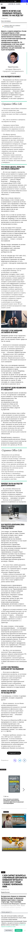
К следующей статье (14, 753)
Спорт (3, 872)
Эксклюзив (3, 1)
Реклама (11, 1)
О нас (7, 1)
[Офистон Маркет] (15, 1)
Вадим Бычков (5, 892)
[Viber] (14, 760)
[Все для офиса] (19, 1)
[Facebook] (24, 760)
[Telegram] (19, 760)
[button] (24, 790)
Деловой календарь (24, 1)
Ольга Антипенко (6, 21)
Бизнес (3, 7)
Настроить (9, 930)
